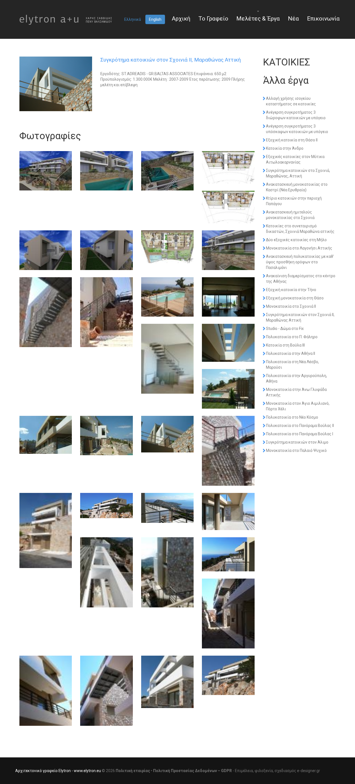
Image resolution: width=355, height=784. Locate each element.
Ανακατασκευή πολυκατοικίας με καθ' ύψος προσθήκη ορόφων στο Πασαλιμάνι (300, 262)
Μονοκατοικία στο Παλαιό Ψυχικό (296, 450)
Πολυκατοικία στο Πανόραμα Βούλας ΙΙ (300, 425)
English (155, 19)
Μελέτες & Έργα (258, 18)
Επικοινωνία (323, 18)
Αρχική (181, 18)
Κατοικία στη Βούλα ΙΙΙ (285, 345)
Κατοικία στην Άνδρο (284, 148)
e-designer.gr (308, 770)
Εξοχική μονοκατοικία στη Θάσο (295, 298)
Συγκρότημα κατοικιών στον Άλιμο (297, 442)
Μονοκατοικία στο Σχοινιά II (291, 306)
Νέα (293, 18)
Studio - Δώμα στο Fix (285, 328)
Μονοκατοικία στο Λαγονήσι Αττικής (299, 248)
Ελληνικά (132, 19)
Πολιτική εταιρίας (133, 770)
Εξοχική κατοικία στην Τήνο (291, 289)
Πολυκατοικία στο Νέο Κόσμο (292, 417)
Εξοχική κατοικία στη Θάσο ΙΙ (292, 140)
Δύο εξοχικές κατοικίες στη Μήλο (296, 240)
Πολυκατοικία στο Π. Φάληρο (292, 337)
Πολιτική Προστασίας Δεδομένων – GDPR (192, 770)
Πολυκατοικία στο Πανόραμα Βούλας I (299, 434)
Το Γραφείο (213, 18)
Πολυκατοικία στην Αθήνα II (290, 353)
